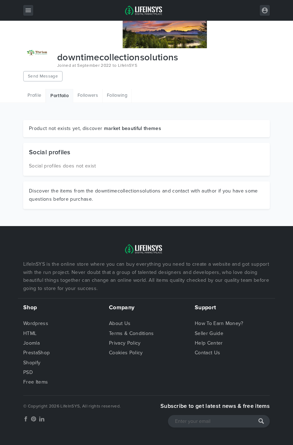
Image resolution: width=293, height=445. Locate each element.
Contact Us (207, 353)
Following (117, 95)
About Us (120, 323)
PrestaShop (36, 353)
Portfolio (59, 96)
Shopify (31, 363)
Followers (88, 95)
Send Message (43, 76)
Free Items (35, 382)
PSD (28, 372)
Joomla (31, 343)
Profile (34, 95)
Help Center (209, 343)
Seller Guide (209, 333)
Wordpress (35, 323)
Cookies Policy (126, 353)
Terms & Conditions (131, 333)
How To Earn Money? (219, 323)
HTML (29, 333)
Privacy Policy (124, 343)
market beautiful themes (132, 128)
